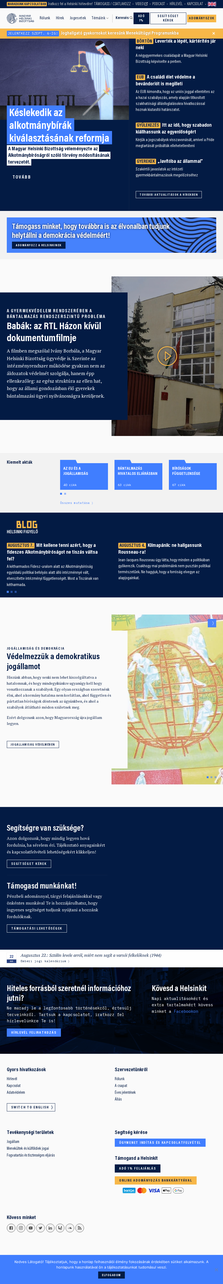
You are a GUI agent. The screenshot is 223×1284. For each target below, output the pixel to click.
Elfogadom (111, 1275)
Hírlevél (176, 4)
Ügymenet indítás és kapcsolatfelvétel (160, 1143)
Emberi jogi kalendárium (43, 961)
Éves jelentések (125, 1093)
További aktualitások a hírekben (169, 195)
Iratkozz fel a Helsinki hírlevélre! (70, 4)
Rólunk (45, 18)
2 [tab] (65, 494)
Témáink (98, 18)
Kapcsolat (195, 4)
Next (212, 623)
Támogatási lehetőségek (36, 929)
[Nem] (216, 1269)
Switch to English (212, 4)
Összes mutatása (75, 503)
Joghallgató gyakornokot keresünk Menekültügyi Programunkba (93, 33)
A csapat (121, 1086)
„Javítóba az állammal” (170, 161)
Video (139, 4)
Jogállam (13, 1142)
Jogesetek (78, 18)
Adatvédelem (16, 1093)
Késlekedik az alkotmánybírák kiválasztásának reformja (59, 126)
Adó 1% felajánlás (137, 1169)
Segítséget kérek (168, 18)
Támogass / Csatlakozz (112, 4)
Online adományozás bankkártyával (155, 1181)
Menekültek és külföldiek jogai (28, 1149)
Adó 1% (141, 18)
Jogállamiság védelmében (33, 744)
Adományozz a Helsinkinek (38, 245)
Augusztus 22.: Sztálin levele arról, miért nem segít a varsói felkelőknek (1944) (91, 955)
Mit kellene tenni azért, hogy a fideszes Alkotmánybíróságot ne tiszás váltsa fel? (52, 552)
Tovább (22, 177)
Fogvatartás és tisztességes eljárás (31, 1156)
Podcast (158, 4)
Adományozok (201, 18)
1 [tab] (61, 494)
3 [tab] (15, 592)
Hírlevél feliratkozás (33, 1033)
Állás (118, 1100)
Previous (203, 623)
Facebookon (186, 1011)
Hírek (60, 18)
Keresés (122, 18)
